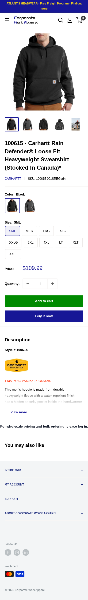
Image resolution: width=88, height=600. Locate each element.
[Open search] (60, 20)
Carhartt (13, 178)
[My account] (70, 20)
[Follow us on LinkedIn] (26, 552)
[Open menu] (7, 20)
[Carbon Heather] (29, 205)
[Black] (12, 205)
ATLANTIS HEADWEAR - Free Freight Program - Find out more (44, 6)
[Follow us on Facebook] (8, 552)
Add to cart (44, 301)
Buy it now (44, 316)
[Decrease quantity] (28, 284)
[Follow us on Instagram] (17, 552)
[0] (79, 20)
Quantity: (12, 284)
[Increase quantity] (52, 284)
